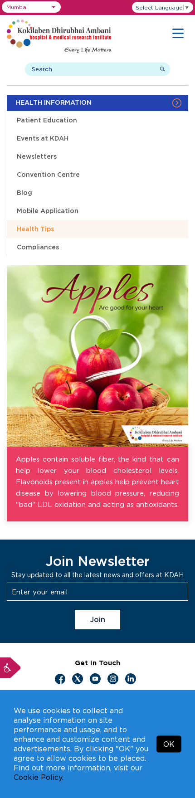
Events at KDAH (42, 138)
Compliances (38, 246)
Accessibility (10, 667)
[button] (31, 7)
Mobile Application (47, 210)
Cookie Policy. (38, 777)
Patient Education (47, 120)
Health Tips (35, 228)
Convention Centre (48, 174)
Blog (24, 192)
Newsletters (37, 156)
